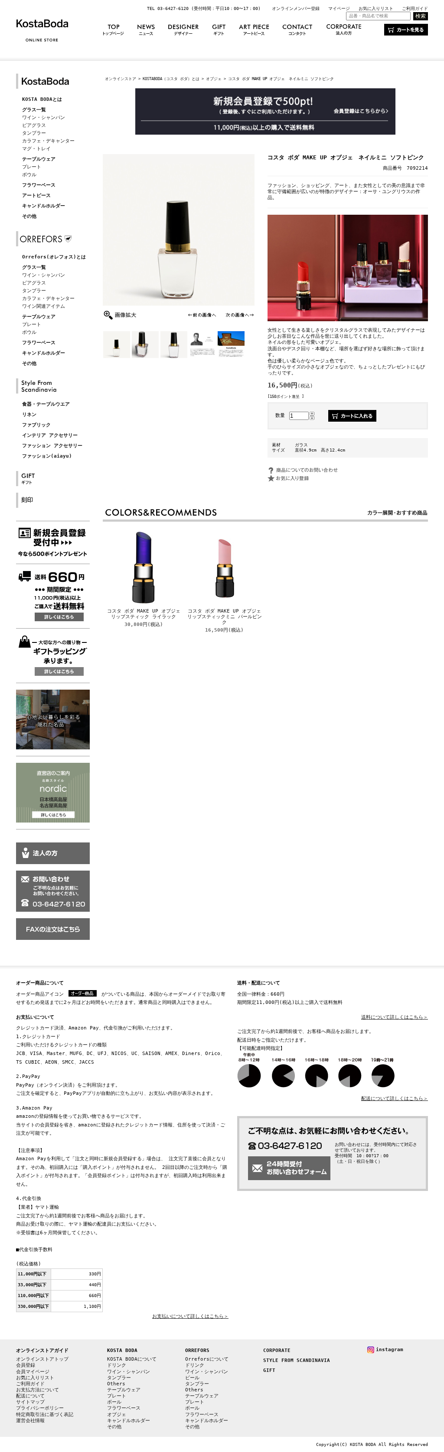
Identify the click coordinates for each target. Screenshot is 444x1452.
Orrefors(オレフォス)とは (54, 257)
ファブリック (36, 425)
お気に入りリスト (376, 8)
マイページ (339, 8)
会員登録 (25, 1365)
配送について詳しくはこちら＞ (394, 1098)
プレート (31, 167)
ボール (114, 1402)
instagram (389, 1349)
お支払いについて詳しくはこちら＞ (190, 1316)
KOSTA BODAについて (132, 1359)
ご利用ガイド (415, 8)
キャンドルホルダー (43, 206)
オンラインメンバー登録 (296, 8)
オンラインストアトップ (42, 1359)
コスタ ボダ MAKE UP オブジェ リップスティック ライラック (146, 614)
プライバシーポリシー (40, 1408)
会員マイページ (32, 1372)
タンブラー (34, 133)
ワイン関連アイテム (43, 306)
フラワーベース (39, 185)
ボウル (29, 174)
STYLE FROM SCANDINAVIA (296, 1360)
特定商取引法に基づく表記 (44, 1414)
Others (116, 1384)
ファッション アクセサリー (52, 446)
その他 (29, 216)
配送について (30, 1396)
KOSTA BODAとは (42, 99)
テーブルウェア (39, 159)
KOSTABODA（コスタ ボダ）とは (171, 78)
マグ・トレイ (36, 149)
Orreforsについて (207, 1359)
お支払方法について (37, 1390)
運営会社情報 (30, 1420)
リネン (29, 414)
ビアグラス (34, 125)
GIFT (269, 1370)
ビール (192, 1378)
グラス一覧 (34, 110)
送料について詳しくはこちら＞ (394, 1017)
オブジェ (214, 78)
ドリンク (116, 1365)
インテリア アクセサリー (50, 435)
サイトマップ (30, 1402)
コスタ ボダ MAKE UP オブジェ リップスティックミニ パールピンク (226, 616)
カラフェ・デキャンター (48, 141)
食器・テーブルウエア (46, 404)
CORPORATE (277, 1350)
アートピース (36, 195)
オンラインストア (120, 78)
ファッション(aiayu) (47, 456)
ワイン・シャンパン (43, 117)
